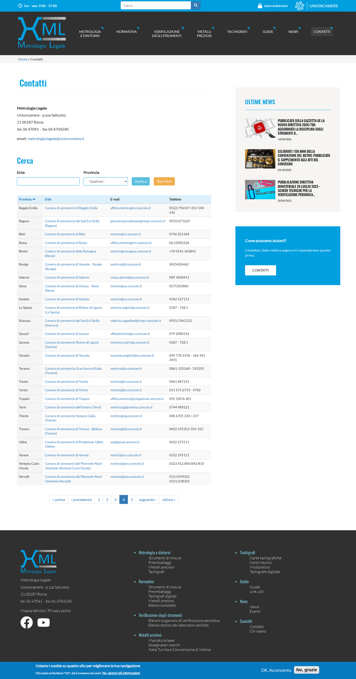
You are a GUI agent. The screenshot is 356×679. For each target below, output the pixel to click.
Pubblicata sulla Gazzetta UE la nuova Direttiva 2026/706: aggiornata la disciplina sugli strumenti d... (301, 127)
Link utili (257, 591)
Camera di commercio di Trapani (67, 399)
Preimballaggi (159, 562)
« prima (59, 499)
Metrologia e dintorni (90, 34)
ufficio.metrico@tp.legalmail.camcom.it (137, 399)
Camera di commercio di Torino (66, 390)
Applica (141, 181)
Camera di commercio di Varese (67, 455)
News (293, 32)
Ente (21, 172)
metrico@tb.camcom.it (126, 429)
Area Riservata (276, 5)
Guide (268, 32)
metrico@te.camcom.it (126, 368)
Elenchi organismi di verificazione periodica (184, 620)
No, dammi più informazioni (121, 673)
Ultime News (260, 101)
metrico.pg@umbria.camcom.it (131, 407)
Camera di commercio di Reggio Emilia (71, 208)
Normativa (126, 32)
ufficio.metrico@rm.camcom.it (131, 243)
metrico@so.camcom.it (126, 299)
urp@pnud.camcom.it (124, 442)
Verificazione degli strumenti (166, 34)
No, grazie (306, 669)
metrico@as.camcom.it (126, 286)
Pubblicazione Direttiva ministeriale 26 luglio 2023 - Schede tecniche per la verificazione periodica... (299, 188)
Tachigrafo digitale (265, 571)
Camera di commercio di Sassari (67, 334)
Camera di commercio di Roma (66, 243)
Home (22, 59)
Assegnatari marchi (164, 644)
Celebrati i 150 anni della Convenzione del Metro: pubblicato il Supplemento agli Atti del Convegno (304, 157)
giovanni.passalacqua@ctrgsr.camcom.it (137, 221)
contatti (260, 270)
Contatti (322, 32)
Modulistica (260, 567)
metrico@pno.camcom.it (127, 463)
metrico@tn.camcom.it (126, 382)
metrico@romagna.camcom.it (130, 251)
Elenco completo (162, 605)
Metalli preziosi (204, 34)
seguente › (147, 499)
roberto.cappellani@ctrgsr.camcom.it (135, 321)
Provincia (91, 172)
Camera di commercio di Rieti (65, 234)
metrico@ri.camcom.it (125, 234)
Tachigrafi (237, 32)
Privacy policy (59, 610)
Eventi (255, 611)
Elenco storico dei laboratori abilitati (178, 625)
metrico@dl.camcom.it (125, 264)
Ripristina (164, 181)
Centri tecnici (261, 562)
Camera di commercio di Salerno (67, 277)
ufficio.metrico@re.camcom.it (130, 208)
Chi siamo (258, 631)
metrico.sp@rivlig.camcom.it (129, 308)
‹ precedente (81, 499)
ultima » (168, 499)
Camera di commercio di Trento (66, 382)
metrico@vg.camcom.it (126, 416)
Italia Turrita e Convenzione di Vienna (179, 649)
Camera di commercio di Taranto (67, 355)
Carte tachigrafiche (265, 557)
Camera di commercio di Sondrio (67, 299)
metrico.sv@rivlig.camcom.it (129, 342)
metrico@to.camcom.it (126, 390)
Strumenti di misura (164, 557)
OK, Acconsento (276, 670)
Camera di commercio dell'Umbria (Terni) (73, 407)
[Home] (47, 33)
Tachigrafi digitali (162, 596)
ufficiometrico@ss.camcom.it (130, 334)
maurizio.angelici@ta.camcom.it (132, 355)
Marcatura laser (161, 640)
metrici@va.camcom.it (125, 455)
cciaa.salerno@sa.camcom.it (129, 277)
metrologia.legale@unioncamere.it (56, 138)
